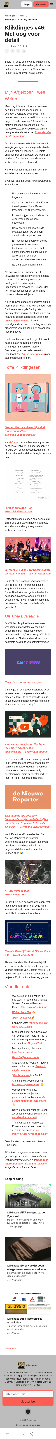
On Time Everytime (22, 616)
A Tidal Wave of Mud (17, 891)
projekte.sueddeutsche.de (20, 435)
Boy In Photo (35, 1043)
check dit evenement (17, 320)
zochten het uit (38, 1007)
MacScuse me (21, 1075)
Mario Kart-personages (25, 1084)
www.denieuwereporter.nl (34, 827)
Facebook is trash (22, 1052)
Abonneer (41, 4)
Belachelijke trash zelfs (25, 1057)
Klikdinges (10, 16)
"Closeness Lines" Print (19, 507)
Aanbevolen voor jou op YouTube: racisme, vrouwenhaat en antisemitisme (25, 748)
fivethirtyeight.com (40, 573)
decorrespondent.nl (36, 751)
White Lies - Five (21, 1012)
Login (27, 4)
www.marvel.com (23, 955)
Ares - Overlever (21, 1017)
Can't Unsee (12, 682)
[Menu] (52, 4)
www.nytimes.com (15, 894)
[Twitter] (28, 1411)
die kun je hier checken (31, 354)
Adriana (14, 442)
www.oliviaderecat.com (18, 511)
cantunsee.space (33, 682)
